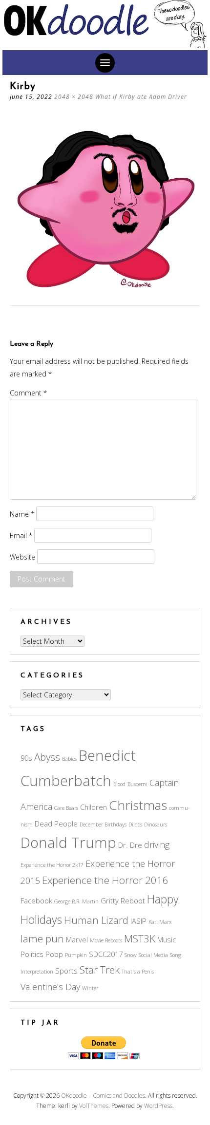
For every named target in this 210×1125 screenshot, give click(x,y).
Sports (66, 970)
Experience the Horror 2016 (105, 880)
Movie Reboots (106, 940)
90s (26, 758)
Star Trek (100, 969)
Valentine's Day (50, 987)
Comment (28, 392)
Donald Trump (68, 842)
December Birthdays (103, 824)
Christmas (138, 805)
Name (22, 514)
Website (22, 557)
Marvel (77, 939)
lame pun (42, 938)
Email (21, 535)
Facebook (36, 900)
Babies (69, 758)
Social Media (153, 955)
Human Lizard (96, 920)
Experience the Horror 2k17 (52, 865)
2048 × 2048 (73, 97)
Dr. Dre (130, 845)
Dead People (56, 823)
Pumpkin (76, 955)
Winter (90, 988)
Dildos (135, 824)
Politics (32, 954)
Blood (119, 784)
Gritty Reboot (123, 900)
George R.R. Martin (76, 901)
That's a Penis (138, 971)
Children (93, 807)
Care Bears (66, 808)
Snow (131, 955)
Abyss (47, 757)
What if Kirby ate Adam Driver (141, 97)
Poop (54, 954)
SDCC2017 (106, 954)
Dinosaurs (155, 824)
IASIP (138, 921)
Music (166, 939)
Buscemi (137, 784)
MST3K (139, 938)
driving (156, 844)
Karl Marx (159, 922)
